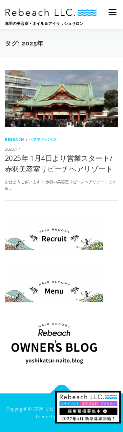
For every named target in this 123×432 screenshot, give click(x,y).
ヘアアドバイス (43, 139)
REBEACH (14, 139)
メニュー (112, 12)
